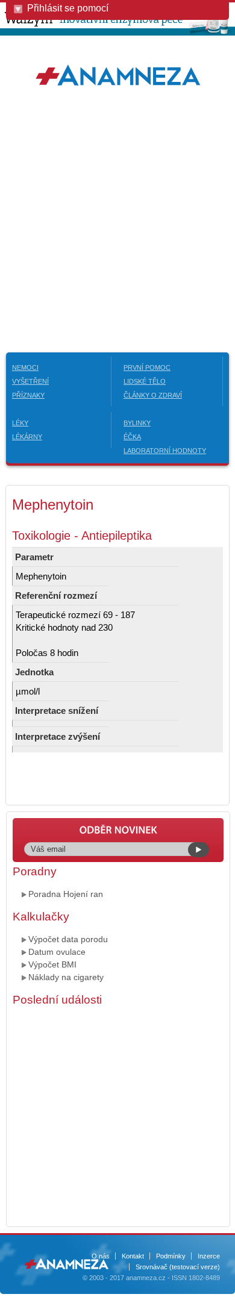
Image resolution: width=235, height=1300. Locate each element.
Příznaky (28, 395)
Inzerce (209, 1256)
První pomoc (147, 367)
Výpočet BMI (52, 964)
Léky (20, 423)
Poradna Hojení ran (65, 894)
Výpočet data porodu (68, 939)
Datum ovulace (57, 952)
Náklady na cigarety (66, 977)
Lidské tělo (145, 381)
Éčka (132, 436)
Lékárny (27, 436)
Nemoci (25, 367)
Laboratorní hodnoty (165, 450)
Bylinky (137, 423)
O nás (101, 1256)
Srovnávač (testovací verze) (178, 1266)
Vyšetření (30, 381)
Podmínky (171, 1256)
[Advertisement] (117, 219)
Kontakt (133, 1256)
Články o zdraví (153, 395)
